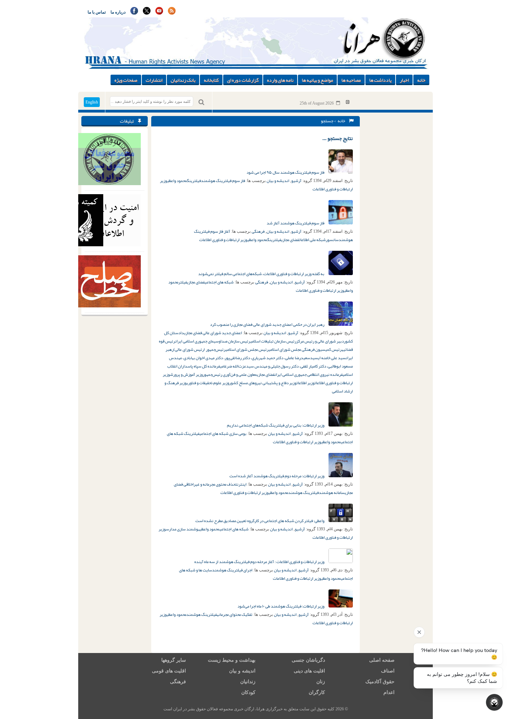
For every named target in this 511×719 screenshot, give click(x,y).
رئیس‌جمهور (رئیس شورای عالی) (199, 349)
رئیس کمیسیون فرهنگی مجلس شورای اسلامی (305, 349)
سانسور (332, 239)
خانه (421, 80)
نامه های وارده (280, 80)
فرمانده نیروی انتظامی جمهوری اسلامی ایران (309, 374)
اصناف (388, 670)
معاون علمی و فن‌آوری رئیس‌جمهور (230, 374)
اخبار (404, 80)
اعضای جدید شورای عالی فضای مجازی (213, 333)
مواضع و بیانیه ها (317, 80)
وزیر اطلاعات (306, 383)
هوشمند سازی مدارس (183, 529)
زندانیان (248, 681)
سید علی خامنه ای (332, 358)
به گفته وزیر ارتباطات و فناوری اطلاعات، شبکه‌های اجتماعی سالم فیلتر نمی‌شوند (261, 274)
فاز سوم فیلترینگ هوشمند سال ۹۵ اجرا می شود (285, 172)
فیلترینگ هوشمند (303, 492)
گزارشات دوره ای (243, 80)
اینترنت (240, 484)
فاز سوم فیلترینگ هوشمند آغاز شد (296, 223)
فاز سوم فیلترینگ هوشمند (223, 180)
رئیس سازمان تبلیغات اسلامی (273, 341)
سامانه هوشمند (332, 492)
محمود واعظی (177, 180)
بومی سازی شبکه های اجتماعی (223, 433)
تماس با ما (97, 12)
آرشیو (296, 180)
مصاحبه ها (351, 80)
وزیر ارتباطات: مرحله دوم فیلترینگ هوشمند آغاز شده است (277, 476)
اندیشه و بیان (278, 180)
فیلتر (182, 282)
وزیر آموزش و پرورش (186, 374)
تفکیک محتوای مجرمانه (234, 614)
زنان (320, 681)
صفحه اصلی (382, 660)
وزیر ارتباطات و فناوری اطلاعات (223, 239)
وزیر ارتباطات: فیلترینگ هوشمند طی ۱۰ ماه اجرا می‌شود (281, 606)
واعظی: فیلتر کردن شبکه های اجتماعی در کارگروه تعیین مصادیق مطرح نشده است (260, 520)
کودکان (248, 692)
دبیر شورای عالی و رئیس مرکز (320, 341)
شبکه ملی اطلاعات (312, 239)
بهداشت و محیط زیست (232, 660)
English (92, 102)
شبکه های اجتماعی (219, 282)
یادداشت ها (380, 80)
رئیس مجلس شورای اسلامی (247, 349)
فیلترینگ (194, 180)
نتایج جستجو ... (337, 138)
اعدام (389, 692)
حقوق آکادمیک (380, 681)
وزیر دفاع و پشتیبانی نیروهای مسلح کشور (263, 383)
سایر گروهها (173, 660)
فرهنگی (258, 231)
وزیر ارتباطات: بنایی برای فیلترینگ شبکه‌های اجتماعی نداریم (276, 425)
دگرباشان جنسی (308, 660)
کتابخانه (211, 80)
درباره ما (118, 12)
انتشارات (154, 80)
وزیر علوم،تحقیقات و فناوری (208, 383)
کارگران (317, 692)
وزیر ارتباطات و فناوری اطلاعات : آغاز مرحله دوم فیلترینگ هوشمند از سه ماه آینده (259, 561)
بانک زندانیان (183, 80)
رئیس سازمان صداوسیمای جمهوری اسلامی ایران (212, 341)
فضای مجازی (290, 239)
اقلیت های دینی (309, 670)
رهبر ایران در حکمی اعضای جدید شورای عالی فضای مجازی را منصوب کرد (267, 324)
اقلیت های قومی (169, 670)
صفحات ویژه (125, 80)
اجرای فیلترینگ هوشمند (232, 570)
